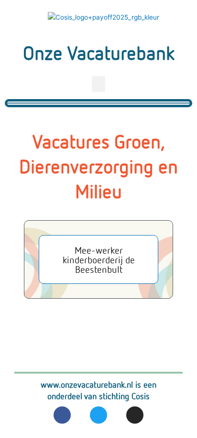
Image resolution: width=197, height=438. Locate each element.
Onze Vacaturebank (99, 52)
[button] (98, 84)
